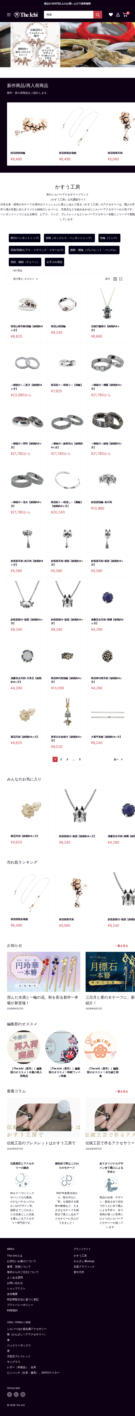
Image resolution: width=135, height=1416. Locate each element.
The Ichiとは (14, 1255)
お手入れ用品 (54, 262)
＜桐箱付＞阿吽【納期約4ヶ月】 (26, 445)
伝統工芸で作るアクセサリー (110, 1143)
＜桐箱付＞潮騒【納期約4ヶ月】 (106, 386)
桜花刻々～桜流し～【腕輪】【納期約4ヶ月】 (67, 504)
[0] (125, 15)
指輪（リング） (109, 238)
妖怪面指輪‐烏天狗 (101, 502)
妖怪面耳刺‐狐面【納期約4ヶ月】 (107, 562)
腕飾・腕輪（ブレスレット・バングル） (94, 250)
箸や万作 (79, 1272)
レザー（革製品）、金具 (21, 1367)
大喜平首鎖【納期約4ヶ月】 (106, 736)
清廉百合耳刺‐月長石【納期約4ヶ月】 (26, 680)
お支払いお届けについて (21, 1261)
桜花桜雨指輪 (18, 152)
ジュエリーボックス (19, 1345)
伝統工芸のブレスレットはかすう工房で (41, 1143)
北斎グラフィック (84, 1266)
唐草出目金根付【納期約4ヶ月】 (66, 738)
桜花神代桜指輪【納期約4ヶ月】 (66, 680)
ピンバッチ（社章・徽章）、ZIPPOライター (33, 1372)
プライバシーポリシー (20, 1305)
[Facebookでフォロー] (9, 1394)
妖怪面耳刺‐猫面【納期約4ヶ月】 (67, 562)
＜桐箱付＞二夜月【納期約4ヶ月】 (26, 386)
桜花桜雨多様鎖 (67, 152)
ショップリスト (16, 1288)
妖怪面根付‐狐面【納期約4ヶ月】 (67, 621)
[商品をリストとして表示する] (121, 279)
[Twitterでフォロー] (16, 1394)
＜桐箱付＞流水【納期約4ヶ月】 (26, 504)
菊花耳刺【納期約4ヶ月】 (25, 736)
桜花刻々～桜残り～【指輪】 (67, 384)
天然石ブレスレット (19, 1356)
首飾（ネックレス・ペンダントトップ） (69, 238)
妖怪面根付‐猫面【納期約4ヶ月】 (27, 621)
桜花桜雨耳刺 (66, 919)
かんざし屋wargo (84, 1261)
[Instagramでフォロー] (22, 1394)
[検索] (97, 15)
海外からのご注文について (23, 1272)
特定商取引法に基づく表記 (23, 1299)
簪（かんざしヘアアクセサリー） (27, 1334)
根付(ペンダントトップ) (25, 238)
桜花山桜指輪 (58, 326)
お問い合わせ (15, 1283)
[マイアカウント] (118, 15)
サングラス (13, 1361)
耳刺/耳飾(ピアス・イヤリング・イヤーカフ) (37, 250)
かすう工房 (80, 1255)
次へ (116, 759)
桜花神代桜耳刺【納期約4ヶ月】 (106, 680)
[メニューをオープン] (9, 14)
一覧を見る (122, 945)
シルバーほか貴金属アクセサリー (27, 1329)
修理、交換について (19, 1266)
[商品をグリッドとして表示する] (115, 279)
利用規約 (12, 1310)
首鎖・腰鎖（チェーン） (25, 262)
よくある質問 (15, 1277)
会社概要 (12, 1294)
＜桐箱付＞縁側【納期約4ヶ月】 (106, 445)
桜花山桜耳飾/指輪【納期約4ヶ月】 (27, 328)
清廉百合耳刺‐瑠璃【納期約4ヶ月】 (107, 621)
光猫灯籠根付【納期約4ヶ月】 (105, 328)
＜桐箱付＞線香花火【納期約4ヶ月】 (67, 445)
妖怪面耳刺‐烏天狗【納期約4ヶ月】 (27, 562)
